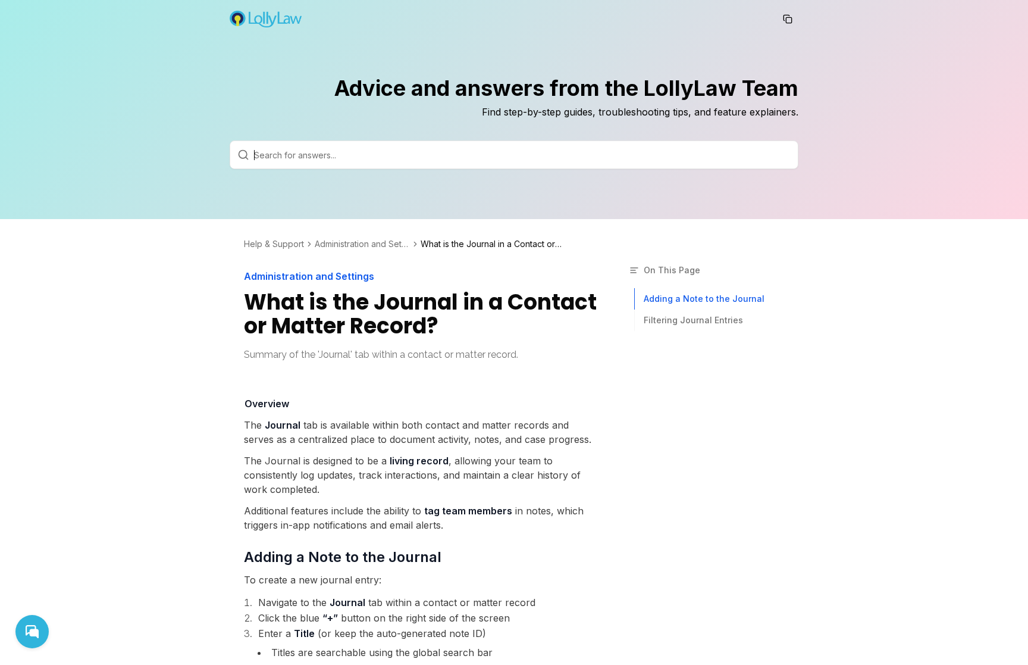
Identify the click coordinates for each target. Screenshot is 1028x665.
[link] (492, 244)
